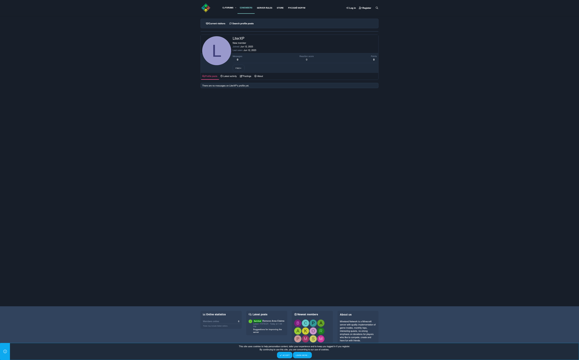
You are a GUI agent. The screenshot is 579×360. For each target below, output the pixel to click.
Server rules (264, 7)
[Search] (377, 7)
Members (247, 7)
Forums (229, 7)
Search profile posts (243, 23)
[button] (236, 7)
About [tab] (260, 76)
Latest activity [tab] (230, 76)
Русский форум (296, 7)
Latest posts (260, 314)
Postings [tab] (247, 76)
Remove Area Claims (269, 320)
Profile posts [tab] (211, 76)
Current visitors (217, 23)
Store (280, 7)
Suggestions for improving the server (267, 330)
